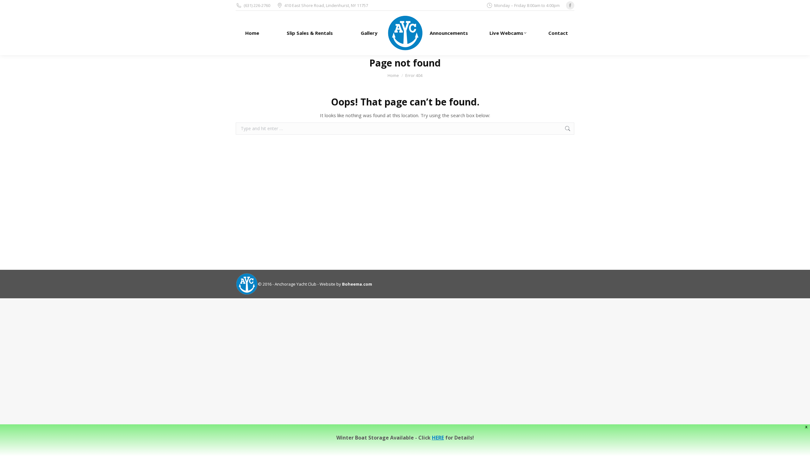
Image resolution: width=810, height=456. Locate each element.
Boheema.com (357, 284)
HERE (438, 437)
